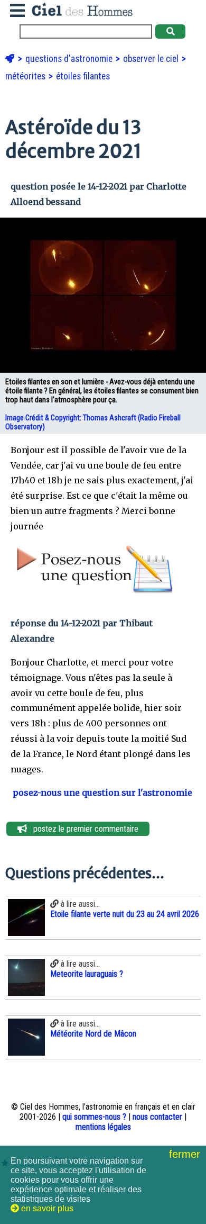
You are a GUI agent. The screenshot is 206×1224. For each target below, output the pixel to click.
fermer (186, 1154)
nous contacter (157, 1117)
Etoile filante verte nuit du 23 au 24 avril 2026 (124, 914)
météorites (26, 76)
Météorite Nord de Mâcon (93, 1034)
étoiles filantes (83, 76)
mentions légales (103, 1127)
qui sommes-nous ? (94, 1117)
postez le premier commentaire (82, 829)
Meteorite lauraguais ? (86, 974)
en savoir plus (46, 1208)
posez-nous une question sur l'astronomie (101, 792)
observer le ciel (152, 58)
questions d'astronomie (70, 58)
